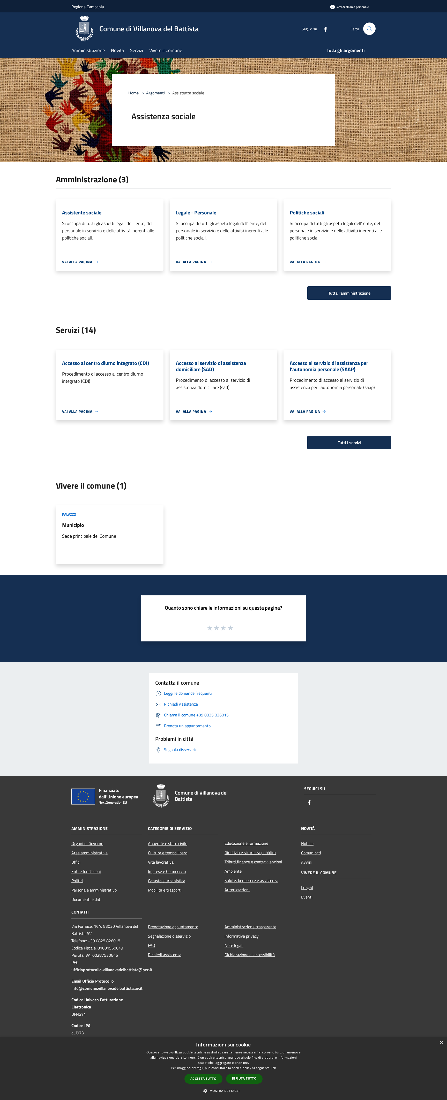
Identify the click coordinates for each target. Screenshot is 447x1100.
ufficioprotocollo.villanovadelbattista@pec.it (111, 970)
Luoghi (307, 888)
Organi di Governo (87, 843)
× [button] (441, 1043)
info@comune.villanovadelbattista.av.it (107, 988)
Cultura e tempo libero (167, 853)
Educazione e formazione (246, 843)
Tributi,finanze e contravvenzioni (253, 862)
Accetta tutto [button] (203, 1078)
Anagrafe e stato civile (167, 843)
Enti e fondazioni (86, 871)
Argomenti (155, 93)
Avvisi (306, 862)
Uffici (75, 862)
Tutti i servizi (349, 442)
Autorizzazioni (237, 890)
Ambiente (233, 871)
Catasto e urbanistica (166, 881)
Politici (77, 881)
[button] (223, 1091)
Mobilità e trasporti (165, 890)
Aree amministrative (89, 853)
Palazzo (69, 514)
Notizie (307, 843)
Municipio (73, 525)
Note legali (234, 945)
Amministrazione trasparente (250, 927)
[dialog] (223, 1068)
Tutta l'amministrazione (349, 293)
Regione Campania (87, 7)
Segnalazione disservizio (169, 936)
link (273, 1068)
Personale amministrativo (94, 890)
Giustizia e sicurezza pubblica (250, 852)
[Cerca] (369, 29)
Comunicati (311, 853)
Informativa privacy (242, 936)
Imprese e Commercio (167, 871)
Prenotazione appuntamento (173, 927)
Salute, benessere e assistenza (251, 880)
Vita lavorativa (161, 862)
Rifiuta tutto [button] (244, 1078)
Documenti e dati (86, 899)
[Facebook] (323, 28)
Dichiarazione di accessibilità (250, 955)
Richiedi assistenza (164, 955)
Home (133, 93)
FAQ (151, 945)
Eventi (306, 897)
